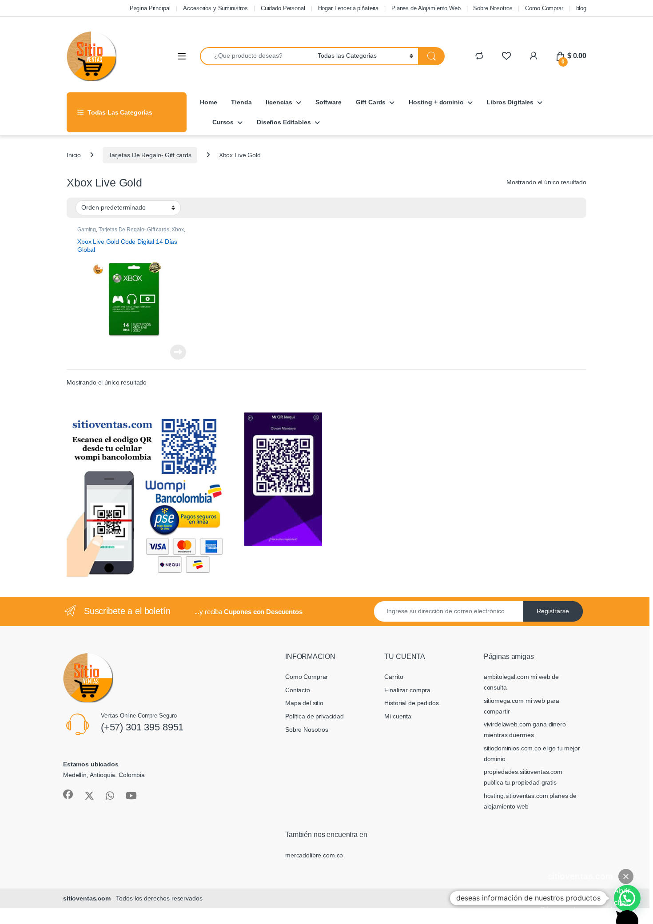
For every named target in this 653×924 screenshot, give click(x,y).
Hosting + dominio (436, 102)
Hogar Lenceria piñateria (348, 8)
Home (208, 102)
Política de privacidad (314, 716)
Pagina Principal (150, 8)
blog (581, 8)
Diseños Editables (284, 122)
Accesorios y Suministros (215, 8)
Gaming (86, 229)
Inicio (74, 155)
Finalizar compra (407, 690)
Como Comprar (544, 8)
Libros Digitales (510, 102)
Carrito (393, 676)
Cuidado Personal (283, 8)
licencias (279, 102)
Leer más (178, 352)
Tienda (241, 102)
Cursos (223, 122)
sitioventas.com (87, 898)
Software (328, 102)
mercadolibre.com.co (314, 855)
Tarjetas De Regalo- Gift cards (149, 155)
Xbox (177, 229)
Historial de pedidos (411, 702)
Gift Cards (371, 102)
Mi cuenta (397, 716)
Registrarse (553, 611)
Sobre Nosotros (492, 8)
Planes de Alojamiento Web (426, 8)
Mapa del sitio (304, 702)
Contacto (297, 690)
